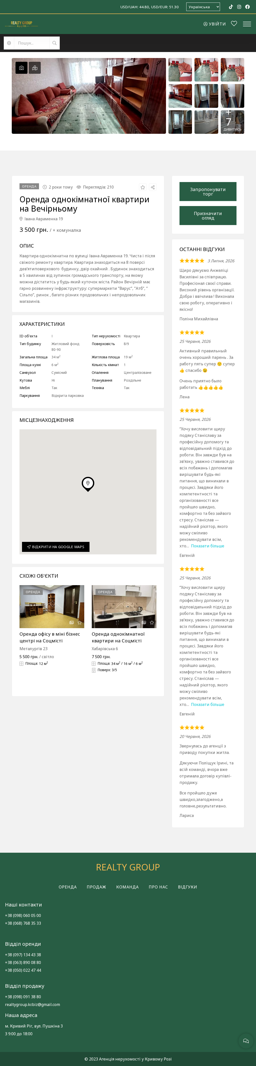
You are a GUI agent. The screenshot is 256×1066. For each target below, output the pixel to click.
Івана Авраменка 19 (43, 219)
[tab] (22, 68)
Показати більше (207, 546)
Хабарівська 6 (105, 648)
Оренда (68, 887)
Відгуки (187, 887)
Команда (127, 887)
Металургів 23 (34, 648)
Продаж (96, 887)
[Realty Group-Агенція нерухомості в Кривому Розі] (21, 24)
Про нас (158, 887)
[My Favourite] (234, 24)
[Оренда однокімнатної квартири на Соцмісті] (124, 606)
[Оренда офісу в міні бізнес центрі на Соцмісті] (52, 606)
